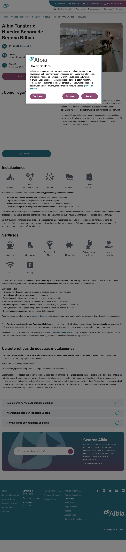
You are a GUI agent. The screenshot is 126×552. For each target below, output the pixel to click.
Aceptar (90, 96)
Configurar (38, 96)
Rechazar (70, 96)
